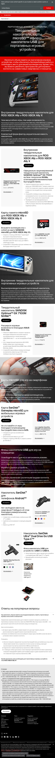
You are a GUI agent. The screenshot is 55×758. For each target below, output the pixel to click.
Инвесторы (3, 721)
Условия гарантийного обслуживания (32, 720)
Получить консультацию (33, 718)
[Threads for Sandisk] (18, 737)
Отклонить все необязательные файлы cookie (13, 755)
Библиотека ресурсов (32, 722)
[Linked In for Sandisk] (13, 737)
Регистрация (6, 711)
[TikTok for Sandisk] (7, 737)
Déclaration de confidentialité (12, 750)
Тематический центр (18, 722)
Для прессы (3, 722)
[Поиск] (53, 15)
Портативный (4, 19)
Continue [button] (48, 8)
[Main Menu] (2, 15)
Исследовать (28, 165)
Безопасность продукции (33, 723)
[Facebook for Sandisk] (5, 737)
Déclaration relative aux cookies (28, 750)
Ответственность (5, 719)
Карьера (3, 725)
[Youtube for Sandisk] (16, 737)
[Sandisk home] (7, 15)
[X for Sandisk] (10, 737)
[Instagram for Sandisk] (2, 737)
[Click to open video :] (28, 566)
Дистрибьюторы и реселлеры (18, 720)
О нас (2, 718)
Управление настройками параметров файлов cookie (15, 753)
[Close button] (52, 2)
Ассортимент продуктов (19, 718)
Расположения (4, 724)
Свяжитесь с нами (5, 727)
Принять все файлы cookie (33, 755)
